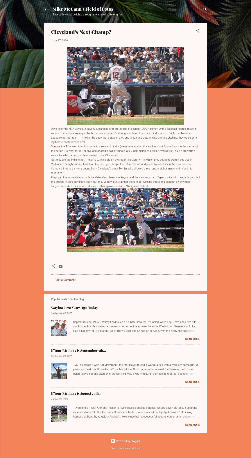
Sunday (55, 146)
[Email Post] (60, 268)
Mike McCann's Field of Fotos (83, 9)
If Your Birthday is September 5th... (78, 350)
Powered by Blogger (127, 441)
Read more (192, 339)
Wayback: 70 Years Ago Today (74, 307)
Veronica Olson (133, 448)
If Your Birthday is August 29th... (76, 393)
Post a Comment (65, 280)
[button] (198, 31)
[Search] (205, 10)
